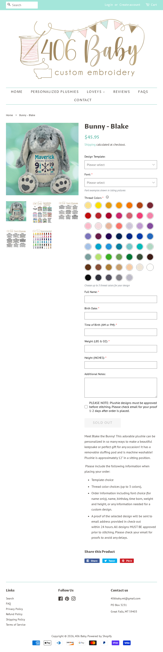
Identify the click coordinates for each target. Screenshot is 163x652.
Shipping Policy (15, 619)
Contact (83, 100)
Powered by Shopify (99, 636)
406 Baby (80, 636)
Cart (154, 5)
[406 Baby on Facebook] (60, 599)
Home (17, 92)
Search (10, 598)
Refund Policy (14, 614)
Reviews (121, 92)
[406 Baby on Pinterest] (67, 599)
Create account (129, 5)
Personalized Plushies (55, 92)
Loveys (95, 92)
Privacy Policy (14, 609)
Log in (109, 5)
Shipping (90, 144)
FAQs (143, 92)
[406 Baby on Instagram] (73, 599)
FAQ (8, 603)
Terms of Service (15, 624)
